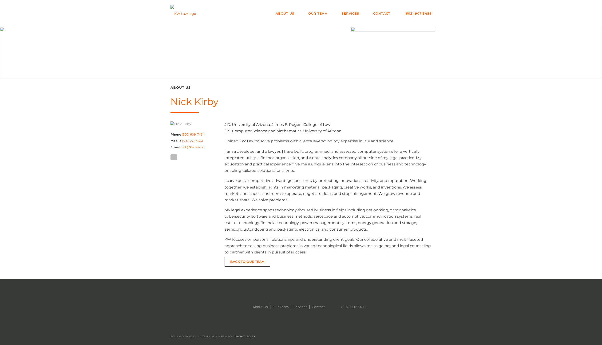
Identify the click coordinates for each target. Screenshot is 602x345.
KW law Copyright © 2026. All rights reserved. (212, 336)
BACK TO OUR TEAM (247, 262)
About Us (285, 13)
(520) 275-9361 (192, 141)
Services (350, 13)
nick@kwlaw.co (192, 147)
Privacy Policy (245, 336)
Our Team (318, 13)
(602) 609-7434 (193, 134)
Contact (381, 13)
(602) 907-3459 (418, 13)
